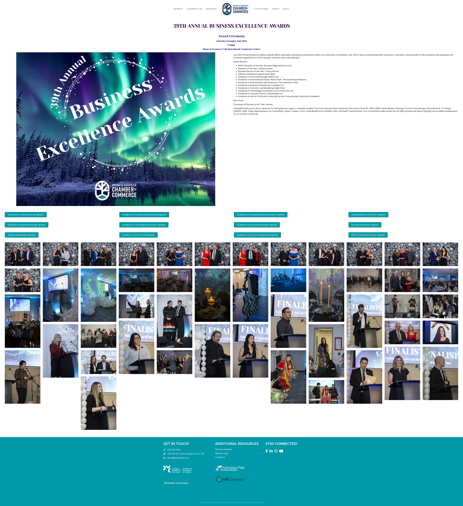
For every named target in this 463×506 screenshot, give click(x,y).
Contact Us (220, 457)
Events (275, 9)
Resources (211, 9)
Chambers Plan (194, 9)
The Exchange (261, 9)
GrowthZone (259, 502)
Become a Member (223, 449)
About (286, 9)
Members (178, 9)
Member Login (222, 453)
